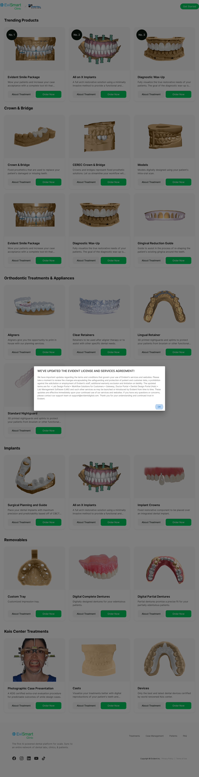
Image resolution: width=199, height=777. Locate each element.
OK (159, 406)
